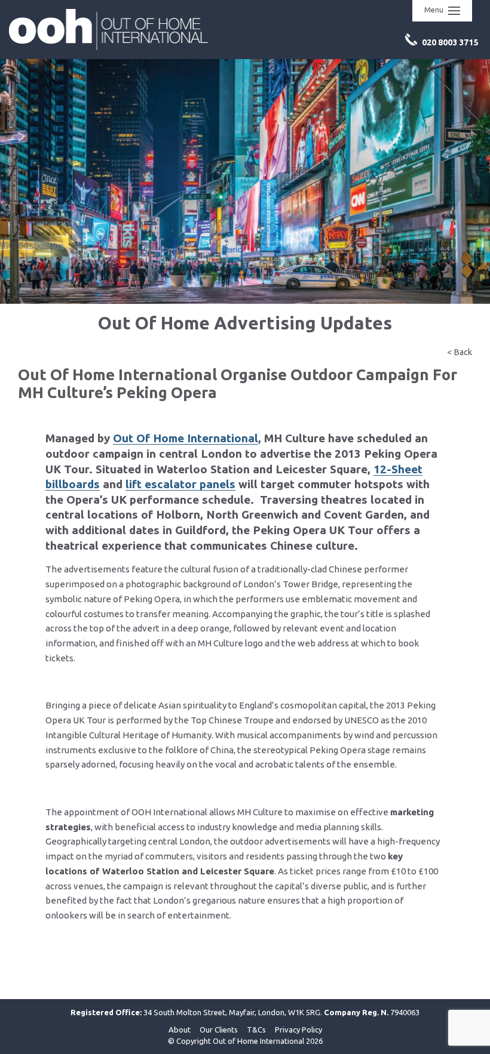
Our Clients (219, 1029)
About (180, 1029)
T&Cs (256, 1029)
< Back (459, 352)
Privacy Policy (298, 1029)
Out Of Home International (185, 438)
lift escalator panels (180, 484)
